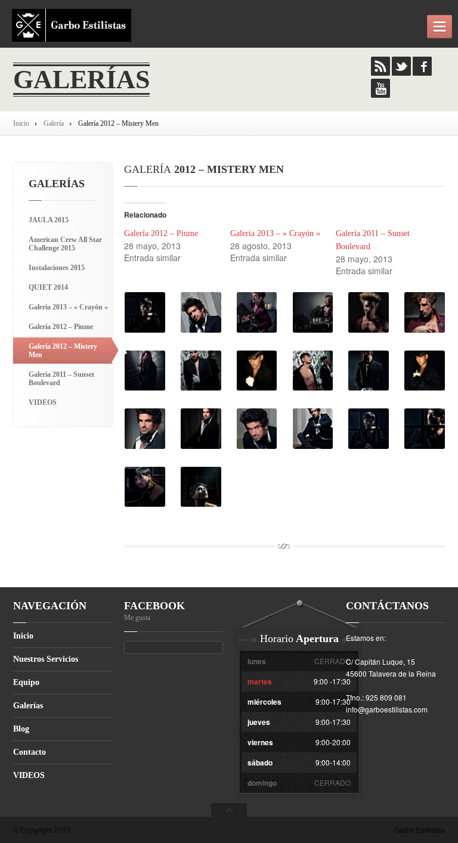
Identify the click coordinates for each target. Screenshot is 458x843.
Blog (21, 728)
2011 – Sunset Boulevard (61, 378)
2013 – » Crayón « (68, 307)
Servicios (45, 659)
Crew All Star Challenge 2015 (65, 243)
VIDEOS (43, 402)
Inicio (21, 123)
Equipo (26, 682)
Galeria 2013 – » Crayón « (275, 233)
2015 (49, 220)
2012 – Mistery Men (63, 350)
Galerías (28, 705)
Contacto (29, 752)
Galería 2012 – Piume (161, 233)
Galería (54, 123)
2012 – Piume (61, 327)
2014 (48, 287)
